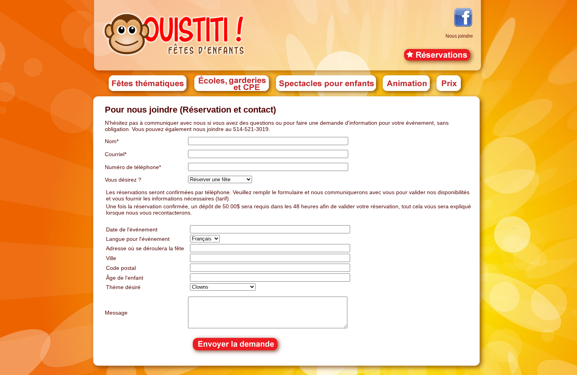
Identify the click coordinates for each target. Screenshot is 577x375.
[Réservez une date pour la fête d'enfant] (438, 64)
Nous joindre (459, 36)
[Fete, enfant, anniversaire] (174, 58)
